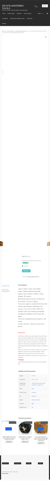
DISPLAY (4, 23)
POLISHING (29, 18)
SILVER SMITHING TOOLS (13, 7)
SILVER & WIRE (11, 13)
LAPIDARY (19, 13)
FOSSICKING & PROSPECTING (17, 18)
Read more (9, 441)
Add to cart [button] (25, 441)
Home (5, 31)
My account (36, 6)
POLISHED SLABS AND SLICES (21, 31)
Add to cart (26, 270)
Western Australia (36, 399)
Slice (33, 388)
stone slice (34, 392)
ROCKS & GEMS (27, 13)
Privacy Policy (5, 473)
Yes (32, 407)
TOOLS (3, 13)
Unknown (34, 396)
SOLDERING (5, 18)
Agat (33, 403)
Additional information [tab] (6, 290)
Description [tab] (5, 285)
